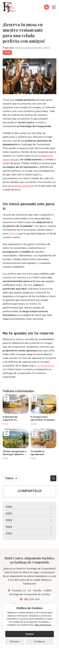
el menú (13, 233)
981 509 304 (31, 599)
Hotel (7, 52)
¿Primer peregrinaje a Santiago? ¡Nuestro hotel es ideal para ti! (14, 453)
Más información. (43, 625)
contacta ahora (45, 365)
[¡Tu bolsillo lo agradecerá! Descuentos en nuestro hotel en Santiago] (43, 438)
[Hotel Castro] (10, 7)
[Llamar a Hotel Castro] (46, 7)
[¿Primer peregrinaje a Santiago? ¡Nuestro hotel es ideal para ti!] (16, 438)
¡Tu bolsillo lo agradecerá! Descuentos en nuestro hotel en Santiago (43, 453)
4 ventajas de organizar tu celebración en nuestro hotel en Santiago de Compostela (15, 418)
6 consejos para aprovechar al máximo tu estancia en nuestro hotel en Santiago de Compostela (43, 418)
